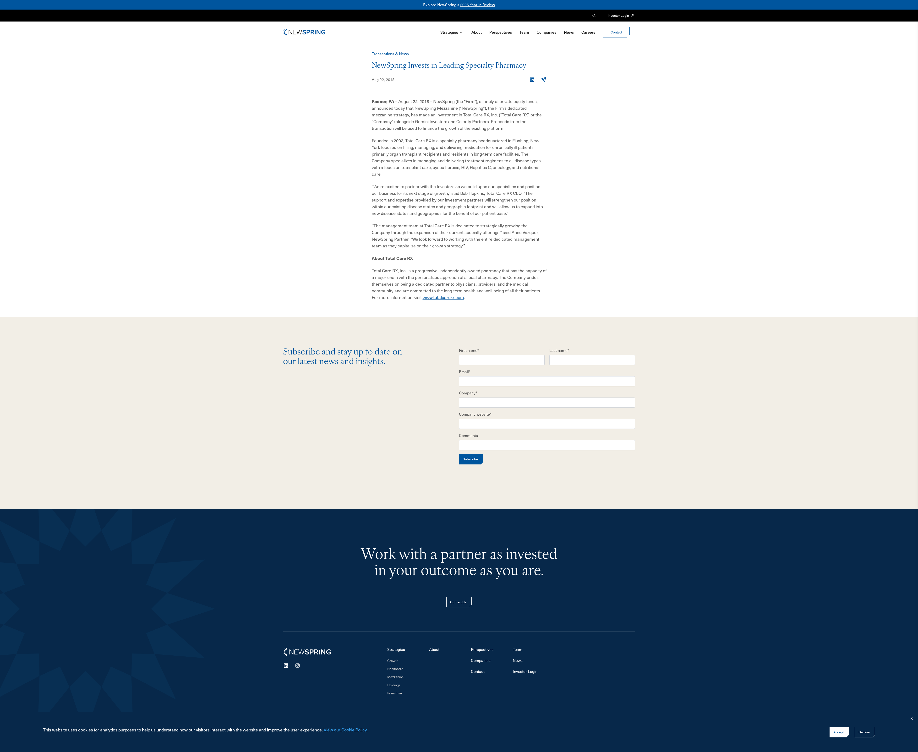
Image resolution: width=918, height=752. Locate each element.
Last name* (559, 350)
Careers (588, 32)
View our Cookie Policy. (346, 730)
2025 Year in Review (477, 4)
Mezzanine (395, 677)
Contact (478, 671)
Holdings (393, 685)
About (476, 32)
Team (524, 32)
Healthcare (395, 668)
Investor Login (618, 15)
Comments (468, 435)
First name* (469, 350)
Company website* (475, 414)
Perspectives (500, 32)
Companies (546, 32)
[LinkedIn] (532, 79)
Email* (464, 371)
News (569, 32)
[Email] (543, 79)
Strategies (449, 32)
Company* (468, 392)
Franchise (394, 693)
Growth (392, 660)
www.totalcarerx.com (443, 297)
